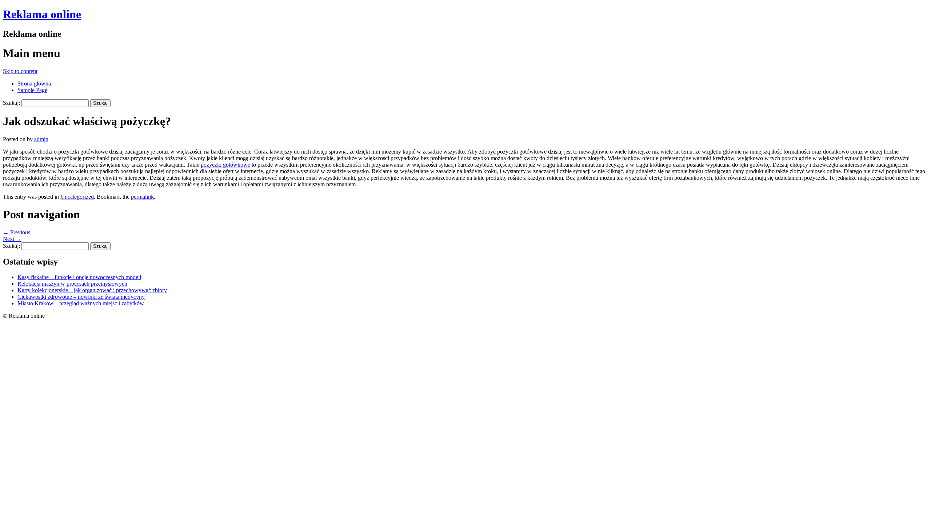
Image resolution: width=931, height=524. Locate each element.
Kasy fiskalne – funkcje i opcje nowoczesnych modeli (79, 277)
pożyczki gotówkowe (225, 165)
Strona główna (34, 83)
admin (41, 139)
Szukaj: (11, 103)
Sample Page (32, 90)
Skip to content (20, 71)
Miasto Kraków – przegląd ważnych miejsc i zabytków (80, 303)
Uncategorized (77, 197)
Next (12, 239)
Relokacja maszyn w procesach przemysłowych (72, 284)
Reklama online (42, 14)
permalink (142, 197)
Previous (16, 232)
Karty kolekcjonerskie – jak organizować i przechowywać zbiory (92, 290)
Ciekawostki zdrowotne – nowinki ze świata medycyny (81, 297)
